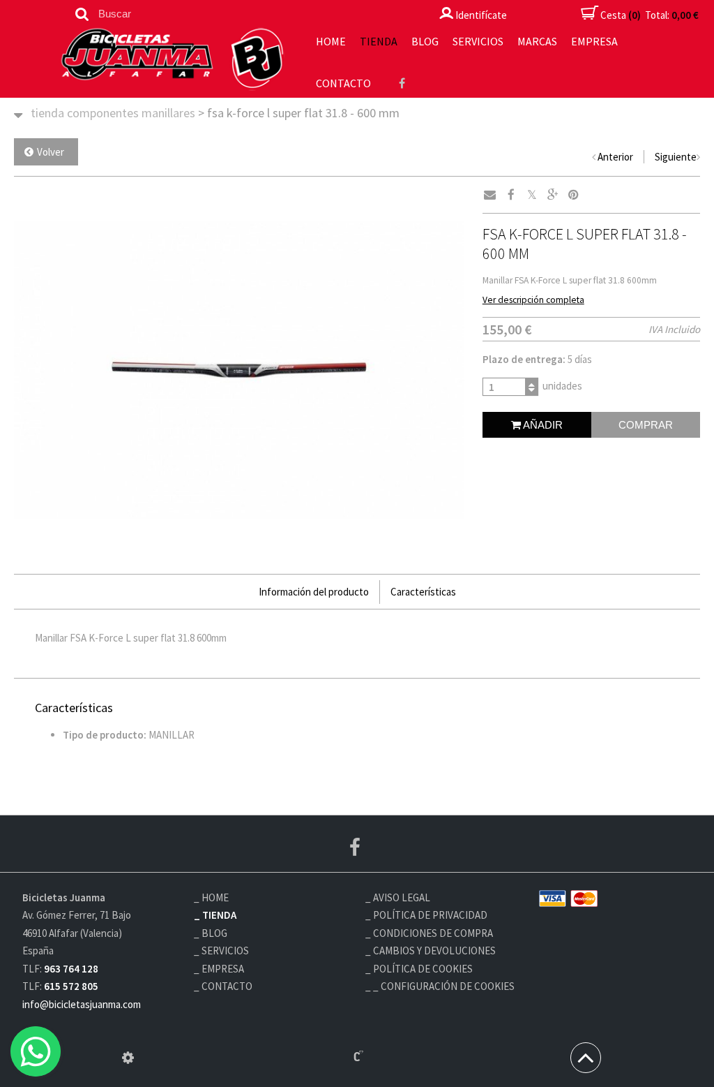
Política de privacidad (430, 915)
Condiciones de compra (433, 933)
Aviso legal (401, 897)
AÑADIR (542, 425)
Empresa (594, 41)
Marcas (537, 41)
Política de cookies (423, 968)
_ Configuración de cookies (444, 986)
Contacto (343, 83)
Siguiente (676, 156)
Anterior (615, 156)
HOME (331, 41)
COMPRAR (645, 425)
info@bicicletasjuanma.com (81, 1004)
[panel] (128, 1057)
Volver (50, 151)
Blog (425, 41)
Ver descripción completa (533, 300)
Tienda (378, 41)
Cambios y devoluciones (434, 950)
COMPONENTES (103, 113)
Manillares (168, 113)
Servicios (478, 41)
